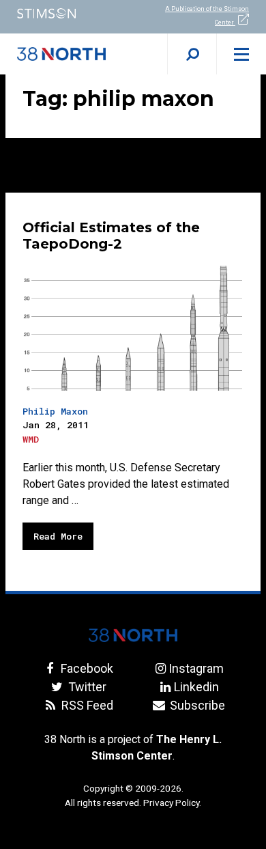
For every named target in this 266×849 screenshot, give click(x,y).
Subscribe (196, 705)
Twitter (85, 687)
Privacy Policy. (172, 802)
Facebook (85, 668)
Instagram (196, 668)
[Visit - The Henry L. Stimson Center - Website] (66, 13)
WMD (31, 439)
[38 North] (133, 635)
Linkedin (196, 687)
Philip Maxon (55, 411)
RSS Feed (86, 705)
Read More (58, 536)
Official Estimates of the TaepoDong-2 (111, 235)
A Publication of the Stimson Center (207, 15)
